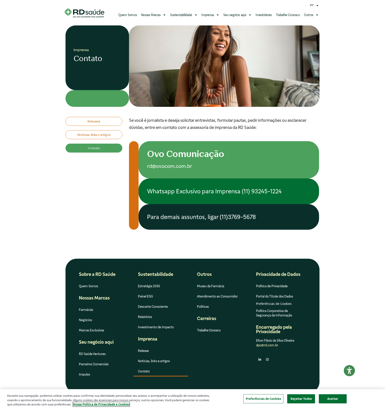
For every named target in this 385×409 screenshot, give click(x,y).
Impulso (84, 374)
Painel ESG (145, 296)
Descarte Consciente (153, 306)
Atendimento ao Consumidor (217, 296)
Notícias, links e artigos (154, 361)
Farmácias (86, 310)
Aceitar (332, 399)
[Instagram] (267, 359)
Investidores (264, 15)
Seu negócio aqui (234, 15)
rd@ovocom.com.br (169, 166)
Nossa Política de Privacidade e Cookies (101, 404)
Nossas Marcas (151, 15)
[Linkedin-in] (260, 359)
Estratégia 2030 (149, 286)
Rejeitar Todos (301, 399)
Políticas (203, 306)
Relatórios (145, 317)
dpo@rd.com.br (267, 345)
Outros (308, 15)
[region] (192, 399)
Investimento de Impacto (156, 327)
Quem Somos (127, 15)
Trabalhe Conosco (288, 15)
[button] (94, 148)
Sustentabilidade (181, 15)
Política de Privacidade (272, 286)
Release (143, 351)
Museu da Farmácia (210, 286)
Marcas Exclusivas (91, 330)
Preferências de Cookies (263, 399)
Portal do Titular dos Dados (274, 296)
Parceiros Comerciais (94, 364)
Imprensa (207, 15)
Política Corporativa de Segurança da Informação (274, 313)
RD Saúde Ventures (92, 354)
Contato (144, 371)
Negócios (85, 320)
